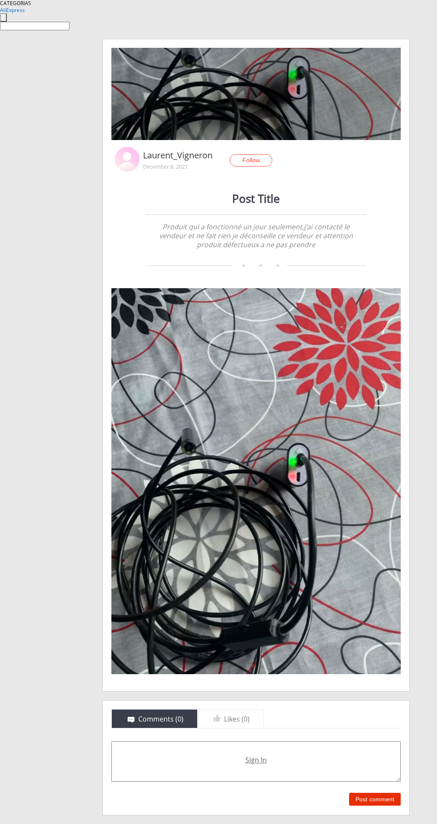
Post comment (374, 799)
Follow (251, 160)
